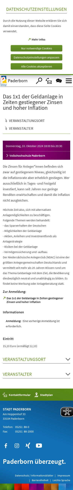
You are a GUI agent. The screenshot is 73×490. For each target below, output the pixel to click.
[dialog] (36, 37)
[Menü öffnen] (69, 81)
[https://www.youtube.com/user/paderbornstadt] (39, 446)
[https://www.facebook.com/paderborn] (6, 446)
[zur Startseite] (16, 80)
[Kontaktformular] (49, 81)
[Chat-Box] (59, 81)
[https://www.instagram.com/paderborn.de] (17, 446)
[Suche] (39, 81)
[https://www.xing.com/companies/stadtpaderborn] (28, 446)
